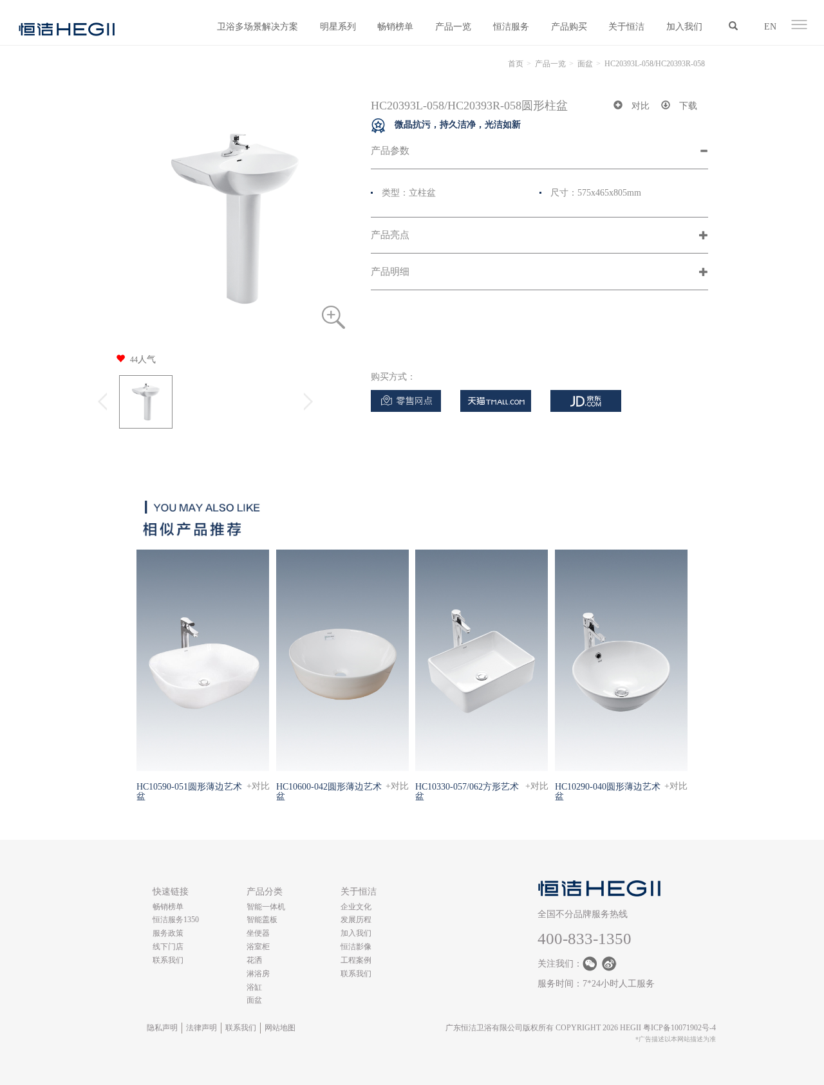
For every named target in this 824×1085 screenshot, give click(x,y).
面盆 (585, 63)
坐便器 (258, 933)
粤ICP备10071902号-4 (679, 1027)
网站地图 (280, 1027)
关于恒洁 (626, 27)
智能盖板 (262, 919)
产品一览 (453, 27)
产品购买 (569, 27)
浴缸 (254, 987)
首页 (515, 63)
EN (770, 27)
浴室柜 (258, 946)
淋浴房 (258, 973)
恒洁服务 (511, 27)
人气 (143, 359)
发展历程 (356, 919)
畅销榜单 (395, 27)
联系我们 (168, 960)
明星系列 (338, 27)
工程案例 (356, 960)
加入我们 (684, 27)
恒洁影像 (356, 946)
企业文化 (356, 906)
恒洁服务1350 (176, 919)
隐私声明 (162, 1027)
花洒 (254, 960)
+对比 (258, 786)
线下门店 (168, 946)
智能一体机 (266, 906)
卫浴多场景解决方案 (257, 27)
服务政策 (168, 933)
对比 (641, 106)
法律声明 (201, 1027)
